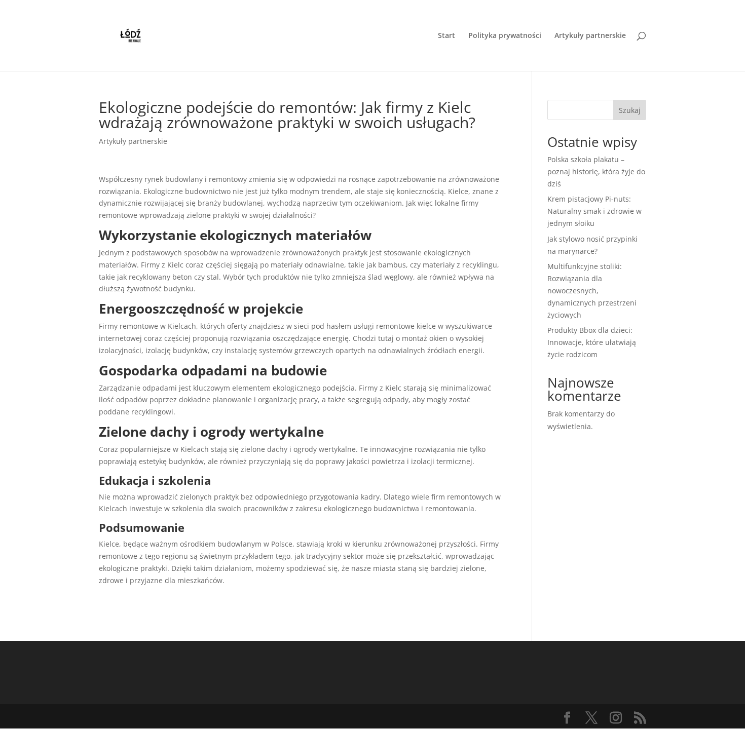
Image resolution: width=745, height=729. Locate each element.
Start (446, 36)
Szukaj (630, 110)
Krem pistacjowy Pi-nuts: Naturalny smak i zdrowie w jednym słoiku (594, 211)
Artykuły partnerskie (590, 36)
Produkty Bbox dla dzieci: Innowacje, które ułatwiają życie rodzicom (591, 342)
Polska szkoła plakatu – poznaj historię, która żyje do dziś (596, 171)
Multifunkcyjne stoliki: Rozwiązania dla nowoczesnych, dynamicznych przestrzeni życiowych (592, 290)
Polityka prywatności (504, 36)
